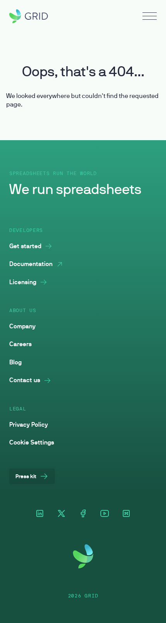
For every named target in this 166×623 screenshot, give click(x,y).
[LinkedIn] (39, 514)
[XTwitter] (61, 514)
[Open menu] (149, 17)
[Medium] (126, 514)
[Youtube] (104, 514)
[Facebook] (83, 514)
